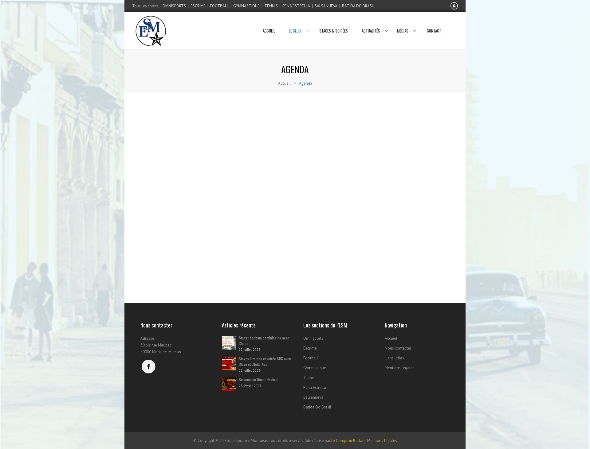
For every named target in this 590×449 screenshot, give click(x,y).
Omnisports (174, 6)
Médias (402, 31)
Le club (295, 31)
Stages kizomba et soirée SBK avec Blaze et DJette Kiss (265, 361)
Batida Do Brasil (358, 6)
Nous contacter (398, 348)
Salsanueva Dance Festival (258, 379)
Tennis (271, 6)
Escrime (198, 6)
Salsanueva (326, 6)
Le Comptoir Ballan (347, 440)
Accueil (269, 31)
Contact (434, 31)
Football (219, 6)
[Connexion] (454, 8)
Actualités (371, 31)
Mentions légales (400, 367)
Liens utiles (394, 358)
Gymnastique (246, 6)
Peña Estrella (296, 6)
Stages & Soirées (333, 31)
